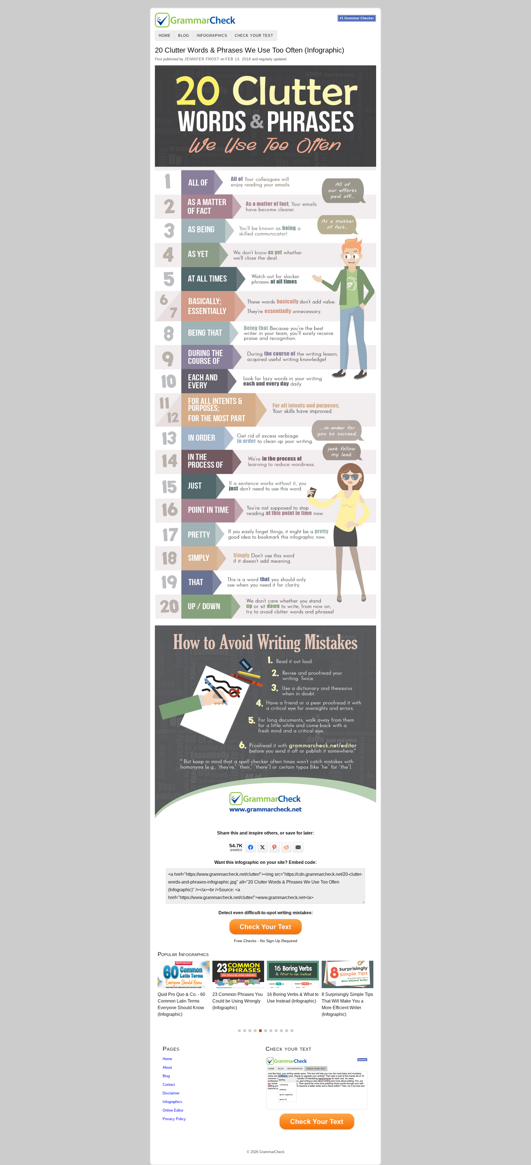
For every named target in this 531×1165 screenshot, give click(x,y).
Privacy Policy (174, 1119)
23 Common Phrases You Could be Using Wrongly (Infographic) (191, 1001)
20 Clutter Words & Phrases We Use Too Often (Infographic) (350, 1001)
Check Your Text (254, 35)
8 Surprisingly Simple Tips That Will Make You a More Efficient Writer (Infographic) (300, 1004)
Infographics (212, 35)
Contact (169, 1085)
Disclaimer (171, 1093)
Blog (183, 35)
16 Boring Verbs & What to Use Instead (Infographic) (246, 997)
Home (165, 35)
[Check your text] (317, 1094)
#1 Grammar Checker (357, 18)
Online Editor (173, 1110)
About (167, 1067)
